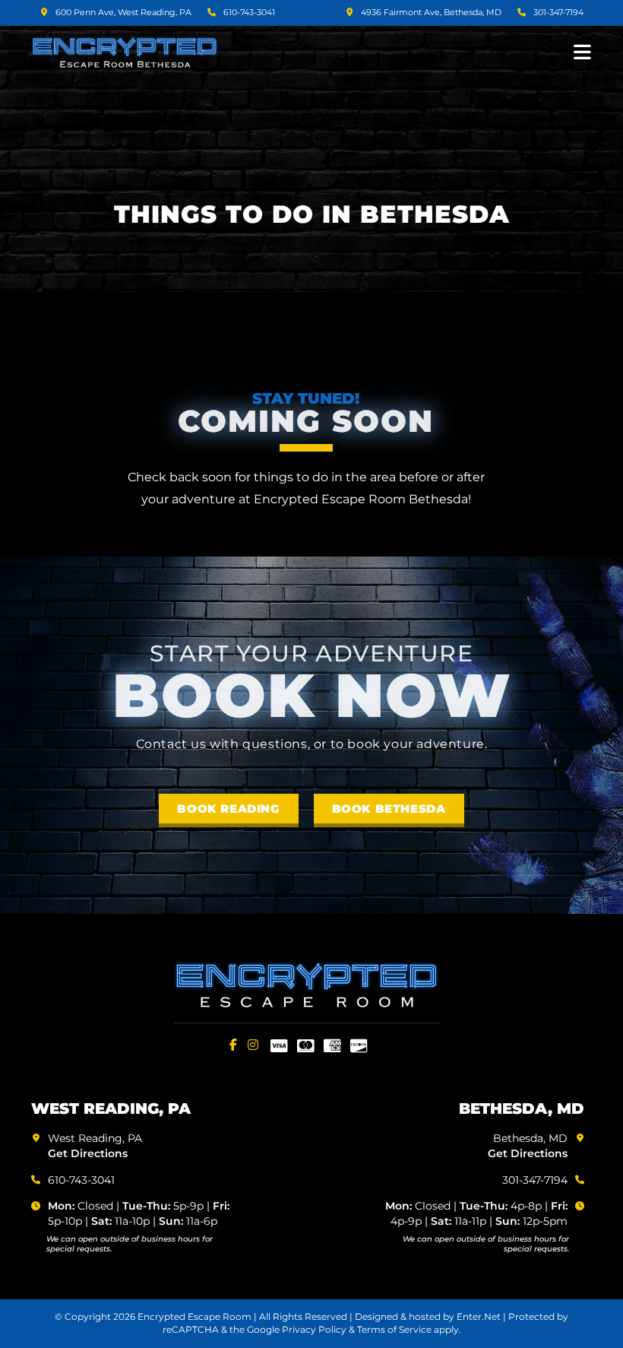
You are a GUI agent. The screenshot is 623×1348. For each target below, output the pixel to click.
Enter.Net (479, 1316)
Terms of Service (394, 1329)
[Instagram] (253, 1045)
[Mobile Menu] (583, 51)
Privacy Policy (314, 1329)
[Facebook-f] (233, 1045)
